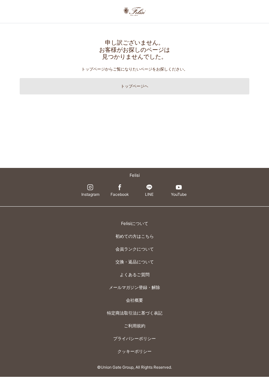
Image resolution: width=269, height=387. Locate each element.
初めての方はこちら (134, 236)
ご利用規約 (134, 325)
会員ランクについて (134, 249)
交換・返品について (134, 261)
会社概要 (134, 300)
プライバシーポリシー (134, 338)
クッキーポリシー (134, 351)
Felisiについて (134, 223)
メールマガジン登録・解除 (134, 287)
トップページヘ (134, 86)
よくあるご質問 (135, 274)
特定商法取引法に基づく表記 (134, 313)
